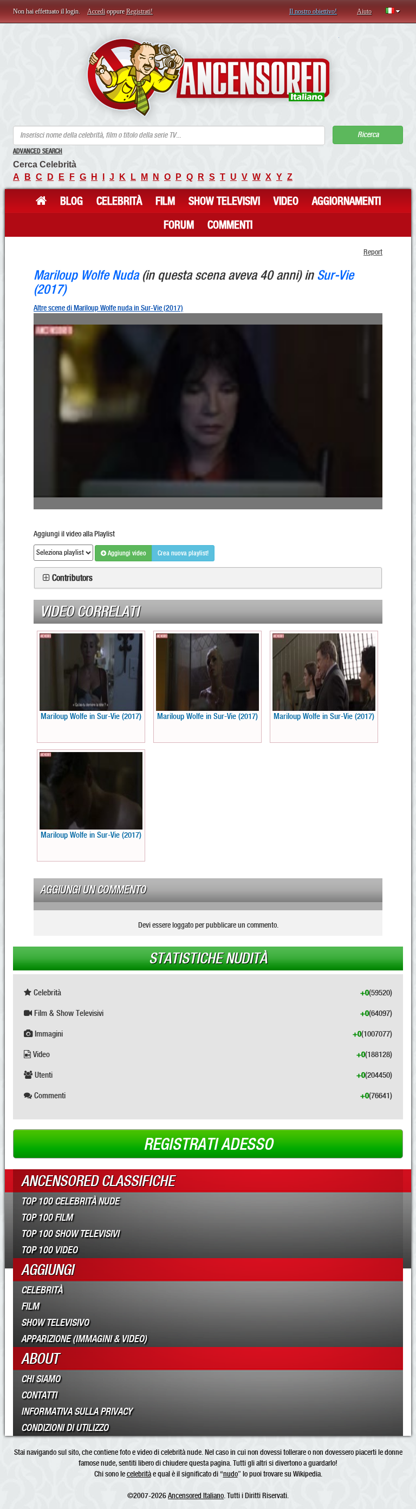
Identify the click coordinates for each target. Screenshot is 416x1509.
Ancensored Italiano (196, 1495)
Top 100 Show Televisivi (70, 1234)
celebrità (139, 1473)
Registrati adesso (208, 1144)
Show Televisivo (55, 1323)
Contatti (39, 1395)
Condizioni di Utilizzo (64, 1428)
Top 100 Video (49, 1250)
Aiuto (364, 11)
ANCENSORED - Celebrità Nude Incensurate (208, 77)
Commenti (229, 224)
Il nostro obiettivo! (313, 11)
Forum (179, 224)
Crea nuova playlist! (183, 553)
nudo (230, 1473)
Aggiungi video (126, 553)
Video (286, 201)
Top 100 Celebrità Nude (70, 1201)
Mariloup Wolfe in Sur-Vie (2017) (91, 716)
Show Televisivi (224, 201)
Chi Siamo (40, 1379)
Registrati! (139, 11)
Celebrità (119, 201)
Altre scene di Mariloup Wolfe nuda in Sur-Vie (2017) (108, 307)
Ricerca (368, 134)
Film (165, 201)
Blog (71, 201)
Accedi (96, 11)
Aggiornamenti (346, 201)
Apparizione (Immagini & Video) (84, 1339)
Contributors (72, 578)
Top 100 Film (47, 1217)
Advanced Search (37, 151)
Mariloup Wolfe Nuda (86, 275)
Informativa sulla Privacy (76, 1411)
